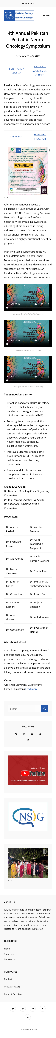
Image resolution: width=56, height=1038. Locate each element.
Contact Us (9, 959)
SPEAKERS (16, 136)
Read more (31, 689)
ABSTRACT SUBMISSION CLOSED (39, 71)
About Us (9, 953)
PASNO (35, 1029)
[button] (49, 150)
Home (7, 948)
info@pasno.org (12, 986)
